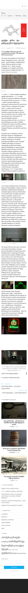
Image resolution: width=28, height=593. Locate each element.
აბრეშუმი (5, 537)
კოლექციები (4, 514)
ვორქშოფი (5, 542)
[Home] (1, 15)
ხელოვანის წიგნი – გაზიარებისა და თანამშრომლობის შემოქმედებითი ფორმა (14, 422)
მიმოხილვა (19, 48)
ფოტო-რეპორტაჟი (6, 525)
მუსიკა (10, 549)
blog (3, 48)
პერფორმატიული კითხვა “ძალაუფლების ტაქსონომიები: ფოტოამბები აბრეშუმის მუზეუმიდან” (11, 495)
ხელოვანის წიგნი (21, 553)
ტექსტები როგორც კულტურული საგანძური (12, 505)
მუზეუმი (4, 549)
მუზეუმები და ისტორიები (7, 519)
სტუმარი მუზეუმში (5, 522)
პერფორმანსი (15, 549)
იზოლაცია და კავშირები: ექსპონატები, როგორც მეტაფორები (14, 449)
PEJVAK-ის (16, 96)
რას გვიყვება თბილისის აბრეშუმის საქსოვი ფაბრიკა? (14, 477)
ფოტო (14, 553)
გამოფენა (6, 377)
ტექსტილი (6, 552)
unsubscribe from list (14, 570)
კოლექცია (19, 545)
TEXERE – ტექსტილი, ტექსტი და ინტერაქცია (12, 491)
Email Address (4, 559)
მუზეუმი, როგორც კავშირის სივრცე (10, 488)
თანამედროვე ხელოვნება (14, 377)
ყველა (23, 48)
